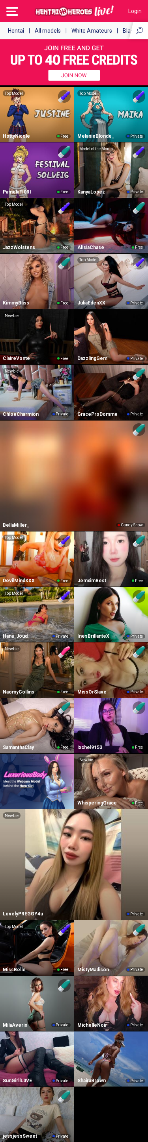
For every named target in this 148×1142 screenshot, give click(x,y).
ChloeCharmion (21, 414)
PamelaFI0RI (17, 192)
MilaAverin (15, 1025)
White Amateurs (91, 31)
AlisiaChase (90, 247)
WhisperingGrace (97, 803)
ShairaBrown (91, 1080)
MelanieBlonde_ (95, 136)
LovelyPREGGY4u (23, 914)
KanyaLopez (91, 192)
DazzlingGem (92, 358)
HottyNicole (16, 136)
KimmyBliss (16, 303)
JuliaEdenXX (91, 303)
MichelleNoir (92, 1025)
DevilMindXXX (19, 580)
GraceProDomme (97, 414)
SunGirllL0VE (17, 1080)
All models (48, 31)
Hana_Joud (15, 636)
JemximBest (91, 580)
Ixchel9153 (89, 747)
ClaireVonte (16, 358)
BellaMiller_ (16, 525)
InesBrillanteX (93, 636)
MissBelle (14, 969)
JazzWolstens (19, 247)
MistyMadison (93, 969)
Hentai (16, 31)
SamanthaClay (18, 747)
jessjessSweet (20, 1136)
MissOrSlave (92, 692)
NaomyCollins (18, 692)
